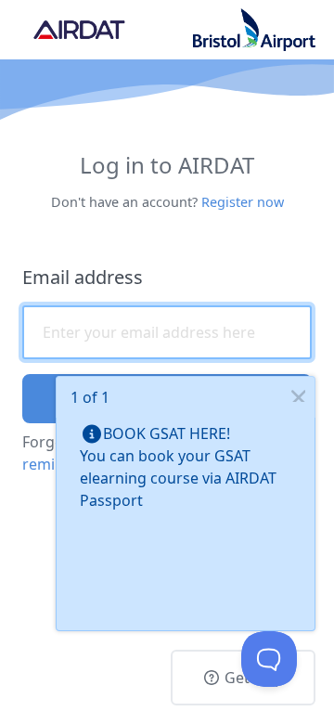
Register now (242, 202)
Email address (82, 277)
